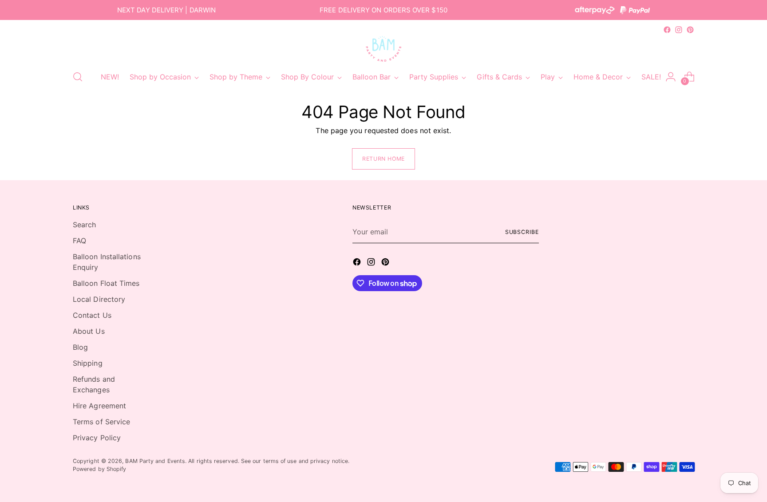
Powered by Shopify (99, 469)
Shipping (88, 363)
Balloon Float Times (106, 283)
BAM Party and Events (155, 461)
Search (84, 224)
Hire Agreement (99, 405)
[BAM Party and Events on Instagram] (679, 30)
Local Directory (99, 299)
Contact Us (92, 315)
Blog (80, 347)
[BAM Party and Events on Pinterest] (690, 30)
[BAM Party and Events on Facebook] (667, 30)
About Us (89, 331)
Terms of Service (101, 421)
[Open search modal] (78, 77)
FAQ (79, 240)
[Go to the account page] (671, 77)
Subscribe (522, 232)
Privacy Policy (97, 437)
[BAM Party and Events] (383, 49)
